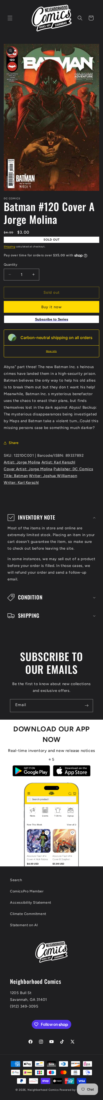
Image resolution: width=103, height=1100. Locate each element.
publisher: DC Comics (73, 469)
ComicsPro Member (27, 891)
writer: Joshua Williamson (53, 476)
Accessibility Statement (30, 902)
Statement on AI (24, 925)
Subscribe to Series (51, 319)
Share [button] (14, 443)
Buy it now (51, 307)
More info (51, 351)
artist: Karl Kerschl (58, 462)
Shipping (9, 246)
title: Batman (16, 476)
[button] (10, 18)
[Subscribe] (86, 705)
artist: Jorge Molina (22, 462)
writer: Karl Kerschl (21, 482)
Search (16, 880)
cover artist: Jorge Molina (28, 469)
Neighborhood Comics (43, 1089)
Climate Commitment (28, 914)
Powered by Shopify (74, 1089)
